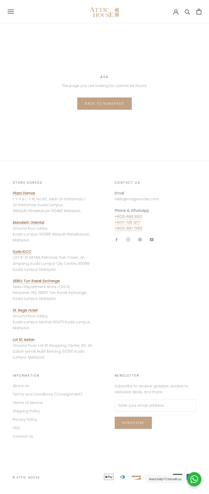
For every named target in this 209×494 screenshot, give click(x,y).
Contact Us (23, 436)
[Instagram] (128, 239)
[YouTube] (151, 239)
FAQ (16, 427)
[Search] (187, 11)
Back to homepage (104, 103)
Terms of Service (28, 402)
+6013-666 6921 (128, 216)
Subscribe (133, 423)
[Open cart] (199, 12)
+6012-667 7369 (128, 228)
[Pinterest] (140, 239)
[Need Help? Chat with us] (194, 479)
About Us (21, 385)
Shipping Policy (26, 411)
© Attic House (26, 477)
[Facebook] (116, 239)
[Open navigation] (11, 11)
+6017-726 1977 (127, 222)
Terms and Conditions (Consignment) (47, 394)
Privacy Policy (25, 419)
